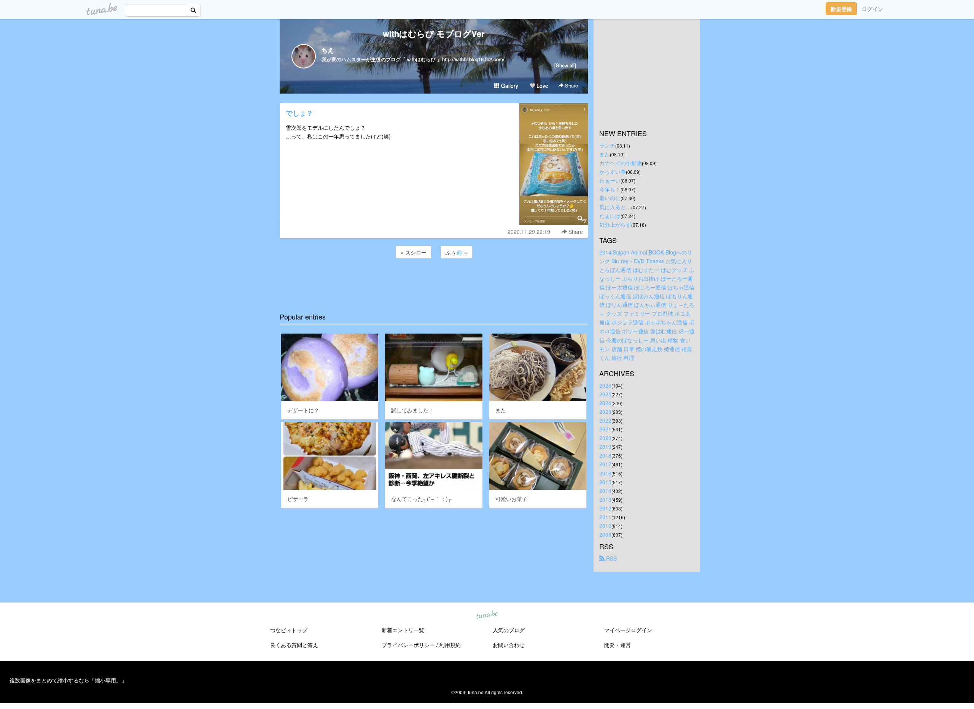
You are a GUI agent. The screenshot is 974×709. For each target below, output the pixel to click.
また (604, 154)
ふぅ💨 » (456, 252)
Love (541, 85)
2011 (605, 517)
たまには (610, 215)
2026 (605, 385)
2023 (605, 411)
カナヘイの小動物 (620, 163)
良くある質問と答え (294, 645)
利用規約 (450, 645)
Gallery (509, 85)
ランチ (607, 145)
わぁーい (610, 180)
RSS (611, 558)
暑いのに (610, 198)
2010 (605, 525)
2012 (605, 508)
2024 (605, 403)
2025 (605, 394)
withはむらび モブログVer (434, 33)
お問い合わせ (509, 645)
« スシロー (414, 252)
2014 (605, 490)
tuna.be (486, 615)
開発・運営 (617, 645)
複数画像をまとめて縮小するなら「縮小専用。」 (68, 680)
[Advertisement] (434, 281)
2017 (605, 464)
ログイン (872, 9)
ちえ (327, 50)
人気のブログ (509, 630)
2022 (605, 420)
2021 (605, 429)
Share (570, 85)
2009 (605, 534)
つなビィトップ (288, 630)
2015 (605, 482)
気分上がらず (615, 224)
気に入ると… (615, 207)
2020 (605, 438)
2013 (605, 499)
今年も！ (610, 189)
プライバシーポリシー (408, 645)
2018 (605, 455)
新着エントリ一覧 (403, 630)
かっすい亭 (612, 171)
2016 (605, 473)
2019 (605, 446)
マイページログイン (628, 630)
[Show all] (565, 65)
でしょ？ (299, 113)
